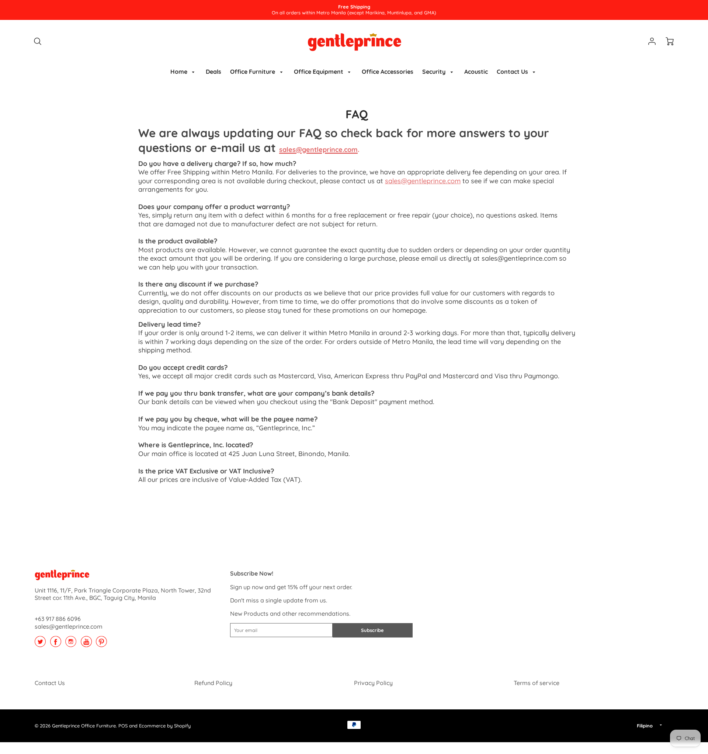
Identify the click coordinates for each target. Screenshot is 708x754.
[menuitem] (184, 71)
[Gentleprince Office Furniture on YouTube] (86, 644)
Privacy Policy (373, 683)
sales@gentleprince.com (423, 181)
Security (434, 71)
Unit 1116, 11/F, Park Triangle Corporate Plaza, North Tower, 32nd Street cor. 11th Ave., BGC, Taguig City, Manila (123, 594)
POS (123, 726)
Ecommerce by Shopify (165, 726)
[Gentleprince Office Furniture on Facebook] (55, 644)
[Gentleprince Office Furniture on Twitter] (40, 644)
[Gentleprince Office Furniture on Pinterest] (101, 644)
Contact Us (513, 71)
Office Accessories (387, 71)
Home (179, 71)
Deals (213, 71)
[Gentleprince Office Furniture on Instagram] (70, 644)
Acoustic (476, 71)
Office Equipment (319, 71)
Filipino (645, 726)
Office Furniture (253, 71)
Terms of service (536, 683)
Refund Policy (213, 683)
